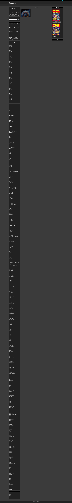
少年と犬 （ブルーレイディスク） (13, 14)
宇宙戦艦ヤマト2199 (11, 371)
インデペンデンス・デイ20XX (12, 187)
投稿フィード (10, 495)
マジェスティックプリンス (12, 319)
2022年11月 (10, 99)
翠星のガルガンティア (11, 442)
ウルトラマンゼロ (11, 193)
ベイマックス (10, 312)
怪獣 (9, 379)
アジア (10, 170)
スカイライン (10, 251)
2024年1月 (10, 82)
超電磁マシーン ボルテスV (12, 463)
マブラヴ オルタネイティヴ (12, 323)
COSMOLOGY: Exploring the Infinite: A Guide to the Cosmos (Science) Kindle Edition (56, 22)
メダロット (10, 329)
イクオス (10, 183)
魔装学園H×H (10, 488)
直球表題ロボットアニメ (12, 436)
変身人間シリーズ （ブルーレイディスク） (14, 37)
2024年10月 (10, 71)
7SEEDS (10, 111)
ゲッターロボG (11, 221)
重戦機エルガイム (11, 469)
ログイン (10, 494)
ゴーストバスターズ (11, 226)
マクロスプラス (11, 318)
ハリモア (10, 287)
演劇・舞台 (10, 426)
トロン (10, 281)
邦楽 (9, 468)
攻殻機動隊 (10, 391)
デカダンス (10, 274)
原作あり (10, 355)
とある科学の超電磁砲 (11, 154)
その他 (10, 152)
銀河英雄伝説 (10, 474)
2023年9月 (10, 87)
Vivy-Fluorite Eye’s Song (12, 147)
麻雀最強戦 (10, 489)
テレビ (10, 271)
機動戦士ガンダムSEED (12, 413)
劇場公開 (10, 352)
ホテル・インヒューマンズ (12, 313)
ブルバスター (10, 307)
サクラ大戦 (10, 231)
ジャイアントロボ (11, 246)
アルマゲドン (10, 181)
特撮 (9, 430)
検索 (18, 19)
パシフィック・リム (11, 296)
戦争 (9, 386)
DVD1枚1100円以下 (11, 121)
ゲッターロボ (10, 219)
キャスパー (10, 208)
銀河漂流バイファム (11, 472)
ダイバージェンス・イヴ (12, 266)
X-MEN (10, 148)
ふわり (10, 157)
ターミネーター (11, 24)
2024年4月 (10, 78)
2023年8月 (10, 88)
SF (9, 136)
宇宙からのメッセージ (11, 367)
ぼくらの (10, 159)
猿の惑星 (10, 431)
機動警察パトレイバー (11, 420)
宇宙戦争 (10, 368)
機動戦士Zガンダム (11, 406)
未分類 (10, 402)
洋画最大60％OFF (11, 424)
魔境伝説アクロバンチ (11, 485)
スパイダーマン (11, 257)
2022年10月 (10, 100)
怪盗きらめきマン (11, 380)
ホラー (10, 314)
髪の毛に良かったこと (11, 484)
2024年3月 (10, 79)
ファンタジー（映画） (11, 303)
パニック (10, 297)
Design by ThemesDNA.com (36, 502)
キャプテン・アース (11, 209)
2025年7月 (10, 60)
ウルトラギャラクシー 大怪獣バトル (13, 188)
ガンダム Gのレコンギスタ (12, 202)
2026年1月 (10, 52)
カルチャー (10, 199)
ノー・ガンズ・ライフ (11, 286)
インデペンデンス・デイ (12, 186)
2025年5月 (10, 62)
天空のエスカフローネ (11, 361)
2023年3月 (10, 94)
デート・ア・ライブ (11, 276)
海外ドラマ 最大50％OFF (12, 425)
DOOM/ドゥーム (11, 120)
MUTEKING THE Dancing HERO (13, 131)
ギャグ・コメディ (11, 210)
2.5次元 (10, 106)
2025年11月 (10, 55)
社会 (9, 437)
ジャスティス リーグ (11, 247)
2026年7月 (10, 45)
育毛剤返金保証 (11, 457)
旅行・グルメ (10, 396)
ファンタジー (10, 302)
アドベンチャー (11, 172)
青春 (9, 480)
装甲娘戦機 (10, 462)
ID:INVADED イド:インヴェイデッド (13, 125)
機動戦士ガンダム (11, 407)
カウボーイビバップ (11, 198)
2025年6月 (10, 61)
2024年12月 (10, 68)
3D (9, 109)
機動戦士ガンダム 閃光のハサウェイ (13, 408)
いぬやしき (10, 149)
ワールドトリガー (11, 345)
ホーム (10, 0)
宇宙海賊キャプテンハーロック (12, 372)
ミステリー (10, 324)
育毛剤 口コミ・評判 (11, 446)
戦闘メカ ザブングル (11, 390)
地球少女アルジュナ (11, 357)
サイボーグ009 (11, 230)
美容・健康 (10, 441)
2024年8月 (10, 73)
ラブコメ (10, 334)
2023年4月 (10, 93)
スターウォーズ (11, 253)
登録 (9, 493)
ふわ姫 (10, 158)
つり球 (10, 153)
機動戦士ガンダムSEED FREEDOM (13, 414)
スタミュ (10, 252)
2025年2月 (10, 66)
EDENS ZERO (11, 122)
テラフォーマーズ (11, 270)
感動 (9, 384)
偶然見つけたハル (11, 350)
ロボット (10, 341)
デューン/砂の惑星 (11, 275)
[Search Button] (62, 0)
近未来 (10, 467)
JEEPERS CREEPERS (11, 126)
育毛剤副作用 (10, 451)
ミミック (10, 325)
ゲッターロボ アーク (11, 220)
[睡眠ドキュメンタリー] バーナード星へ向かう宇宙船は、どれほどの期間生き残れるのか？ (14, 28)
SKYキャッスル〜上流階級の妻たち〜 (13, 138)
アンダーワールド (11, 182)
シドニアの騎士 (11, 240)
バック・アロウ (11, 292)
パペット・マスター (11, 298)
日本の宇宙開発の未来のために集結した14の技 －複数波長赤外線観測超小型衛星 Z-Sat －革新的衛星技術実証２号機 (14, 32)
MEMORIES (10, 127)
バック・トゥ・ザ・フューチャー (13, 293)
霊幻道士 (10, 478)
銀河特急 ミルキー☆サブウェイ (12, 473)
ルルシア (10, 339)
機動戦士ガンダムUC (11, 415)
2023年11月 (10, 84)
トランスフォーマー (11, 280)
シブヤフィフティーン (11, 241)
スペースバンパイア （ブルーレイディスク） (14, 15)
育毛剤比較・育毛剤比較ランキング (13, 453)
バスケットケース (11, 291)
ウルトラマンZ (11, 192)
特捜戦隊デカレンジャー (12, 429)
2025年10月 (10, 56)
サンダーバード (11, 237)
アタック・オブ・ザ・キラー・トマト (13, 171)
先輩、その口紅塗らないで (12, 351)
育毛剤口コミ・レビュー (12, 452)
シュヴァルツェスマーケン (12, 245)
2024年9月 (10, 72)
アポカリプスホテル (11, 176)
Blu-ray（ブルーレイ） (12, 116)
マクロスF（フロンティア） (12, 317)
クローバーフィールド (11, 214)
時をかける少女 (11, 400)
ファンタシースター (11, 301)
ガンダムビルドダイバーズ (12, 203)
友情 (9, 356)
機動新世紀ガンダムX (11, 419)
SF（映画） (10, 137)
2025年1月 (10, 67)
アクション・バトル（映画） (12, 167)
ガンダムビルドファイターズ (12, 204)
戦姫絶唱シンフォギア (11, 389)
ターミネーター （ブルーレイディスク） (13, 23)
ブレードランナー (11, 309)
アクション (10, 166)
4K (9, 110)
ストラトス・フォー (11, 256)
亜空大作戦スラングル (11, 346)
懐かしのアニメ (11, 385)
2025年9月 (10, 57)
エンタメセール (11, 197)
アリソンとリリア (11, 178)
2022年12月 (10, 98)
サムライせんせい (11, 235)
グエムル (10, 215)
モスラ (10, 330)
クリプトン (10, 213)
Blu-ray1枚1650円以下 (11, 115)
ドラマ (10, 285)
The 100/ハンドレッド (11, 142)
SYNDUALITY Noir (11, 141)
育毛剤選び (10, 458)
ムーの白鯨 (10, 328)
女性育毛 (10, 363)
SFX (9, 2)
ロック (10, 340)
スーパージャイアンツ (11, 258)
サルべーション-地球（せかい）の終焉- (13, 236)
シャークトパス (11, 242)
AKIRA (10, 114)
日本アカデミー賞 (11, 397)
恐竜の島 (10, 381)
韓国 (9, 483)
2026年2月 (10, 51)
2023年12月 (10, 83)
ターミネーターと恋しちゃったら (13, 265)
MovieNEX (10, 130)
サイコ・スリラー (11, 229)
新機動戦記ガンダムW (11, 395)
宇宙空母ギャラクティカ (12, 373)
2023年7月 (10, 89)
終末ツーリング (11, 440)
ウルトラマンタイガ (11, 194)
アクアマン (10, 165)
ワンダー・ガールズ (11, 344)
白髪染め (10, 435)
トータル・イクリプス (11, 282)
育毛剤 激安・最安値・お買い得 (12, 447)
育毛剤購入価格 (11, 456)
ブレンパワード (11, 308)
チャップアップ (11, 269)
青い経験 (10, 479)
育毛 (9, 445)
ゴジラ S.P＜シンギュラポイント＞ (13, 225)
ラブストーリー (11, 335)
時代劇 (10, 401)
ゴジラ (10, 224)
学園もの (10, 366)
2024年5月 (10, 77)
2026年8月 (10, 44)
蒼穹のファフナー (11, 461)
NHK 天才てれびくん (11, 132)
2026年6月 (10, 46)
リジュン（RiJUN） (11, 336)
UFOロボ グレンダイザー (12, 143)
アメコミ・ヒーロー (11, 177)
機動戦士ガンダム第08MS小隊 (12, 418)
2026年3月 (10, 50)
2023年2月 (10, 95)
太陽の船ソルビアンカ (11, 362)
